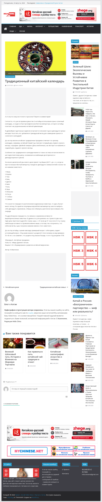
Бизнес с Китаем (78, 296)
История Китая (10, 76)
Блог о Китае (19, 85)
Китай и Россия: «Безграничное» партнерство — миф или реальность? (85, 306)
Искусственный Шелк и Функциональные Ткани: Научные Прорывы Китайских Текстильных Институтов (91, 394)
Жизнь (29, 26)
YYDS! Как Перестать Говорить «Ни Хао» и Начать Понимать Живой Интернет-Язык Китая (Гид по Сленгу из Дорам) (91, 119)
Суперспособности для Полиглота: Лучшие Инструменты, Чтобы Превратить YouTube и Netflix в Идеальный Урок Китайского (91, 172)
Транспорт (79, 26)
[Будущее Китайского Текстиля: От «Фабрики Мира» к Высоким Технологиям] (77, 373)
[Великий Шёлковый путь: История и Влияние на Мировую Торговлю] (13, 339)
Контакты (65, 474)
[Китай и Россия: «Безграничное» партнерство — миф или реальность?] (85, 286)
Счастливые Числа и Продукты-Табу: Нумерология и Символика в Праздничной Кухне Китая (53, 4)
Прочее (22, 31)
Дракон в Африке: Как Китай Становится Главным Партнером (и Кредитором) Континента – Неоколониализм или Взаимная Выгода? (91, 346)
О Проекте (65, 469)
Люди (11, 31)
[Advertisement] (35, 101)
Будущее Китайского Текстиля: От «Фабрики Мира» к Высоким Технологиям (90, 371)
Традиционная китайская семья (53, 287)
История (90, 26)
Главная (12, 26)
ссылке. (31, 313)
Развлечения (67, 26)
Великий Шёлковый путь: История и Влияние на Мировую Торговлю (13, 358)
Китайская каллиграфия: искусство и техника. (57, 355)
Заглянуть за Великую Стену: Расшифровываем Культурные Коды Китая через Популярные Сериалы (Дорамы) (91, 145)
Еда (20, 26)
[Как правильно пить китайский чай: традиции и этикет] (35, 339)
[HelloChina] (21, 469)
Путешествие (53, 26)
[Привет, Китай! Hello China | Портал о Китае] (5, 28)
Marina (85, 92)
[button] (23, 26)
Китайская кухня (12, 287)
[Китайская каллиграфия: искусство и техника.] (58, 339)
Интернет (39, 26)
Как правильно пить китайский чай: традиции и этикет (35, 356)
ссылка (45, 482)
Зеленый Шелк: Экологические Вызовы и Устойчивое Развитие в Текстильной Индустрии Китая (83, 77)
